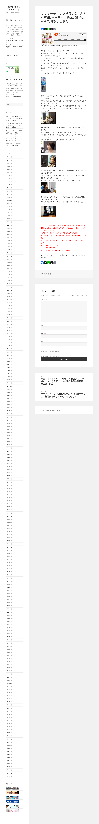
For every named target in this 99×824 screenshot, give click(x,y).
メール (43, 333)
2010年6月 (9, 751)
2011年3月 (9, 723)
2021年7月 (9, 339)
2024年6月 (9, 231)
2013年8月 (9, 634)
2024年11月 (9, 216)
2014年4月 (9, 609)
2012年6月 (9, 677)
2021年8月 (9, 336)
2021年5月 (9, 346)
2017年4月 (9, 497)
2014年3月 (9, 612)
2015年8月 (9, 559)
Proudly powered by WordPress (50, 410)
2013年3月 (9, 649)
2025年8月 (9, 188)
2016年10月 (9, 516)
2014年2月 (9, 615)
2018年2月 (9, 466)
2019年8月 (9, 411)
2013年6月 (9, 640)
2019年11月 (9, 401)
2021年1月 (9, 358)
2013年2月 (9, 652)
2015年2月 (9, 578)
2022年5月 (9, 309)
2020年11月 (9, 364)
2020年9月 (9, 370)
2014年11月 (9, 587)
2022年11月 (9, 290)
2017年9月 (9, 482)
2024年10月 (9, 219)
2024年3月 (9, 240)
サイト (43, 341)
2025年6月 (9, 194)
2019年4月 (9, 423)
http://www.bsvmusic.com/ (14, 96)
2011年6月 (9, 714)
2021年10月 (9, 330)
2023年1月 (9, 284)
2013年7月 (9, 637)
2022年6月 (9, 305)
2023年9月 (9, 259)
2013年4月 (9, 646)
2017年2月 (9, 504)
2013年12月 (9, 621)
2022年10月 (9, 293)
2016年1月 (9, 544)
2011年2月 (9, 726)
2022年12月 (9, 287)
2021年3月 (9, 352)
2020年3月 (9, 389)
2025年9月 (9, 185)
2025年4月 (9, 200)
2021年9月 (9, 333)
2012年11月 (9, 661)
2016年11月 (9, 513)
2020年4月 (9, 386)
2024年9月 (9, 222)
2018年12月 (9, 435)
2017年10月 (9, 479)
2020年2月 (9, 392)
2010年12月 (9, 733)
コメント (44, 299)
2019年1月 (9, 432)
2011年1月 (9, 730)
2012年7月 (9, 674)
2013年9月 (9, 631)
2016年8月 (9, 522)
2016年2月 (9, 541)
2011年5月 (9, 717)
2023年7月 (9, 265)
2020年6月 (9, 380)
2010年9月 (9, 742)
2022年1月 (9, 321)
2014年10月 (9, 590)
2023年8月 (9, 262)
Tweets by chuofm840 (12, 55)
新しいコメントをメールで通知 (50, 351)
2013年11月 (9, 624)
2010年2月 (9, 764)
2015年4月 (9, 572)
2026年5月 (9, 160)
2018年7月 (9, 451)
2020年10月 (9, 367)
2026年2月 (9, 169)
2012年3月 (9, 686)
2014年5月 (9, 606)
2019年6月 (9, 417)
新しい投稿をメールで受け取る (50, 356)
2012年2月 (9, 689)
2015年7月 (9, 562)
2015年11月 (9, 550)
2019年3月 (9, 426)
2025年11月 (9, 178)
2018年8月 (9, 448)
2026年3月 (9, 166)
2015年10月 (9, 553)
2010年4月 (9, 757)
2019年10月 (9, 404)
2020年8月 (9, 374)
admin (56, 274)
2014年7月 (9, 600)
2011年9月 (9, 705)
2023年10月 (9, 256)
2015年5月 (9, 569)
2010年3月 (9, 761)
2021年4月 (9, 349)
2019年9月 (9, 408)
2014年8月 (9, 596)
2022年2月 (9, 318)
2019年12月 (9, 398)
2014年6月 (9, 603)
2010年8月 (9, 745)
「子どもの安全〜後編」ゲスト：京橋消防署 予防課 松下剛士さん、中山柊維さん (14, 118)
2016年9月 (9, 519)
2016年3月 (9, 538)
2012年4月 (9, 683)
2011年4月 (9, 720)
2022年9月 (9, 296)
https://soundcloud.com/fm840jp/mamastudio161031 (59, 46)
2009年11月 (9, 773)
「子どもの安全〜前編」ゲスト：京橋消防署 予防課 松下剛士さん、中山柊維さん (14, 125)
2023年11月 (9, 253)
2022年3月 (9, 315)
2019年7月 (9, 414)
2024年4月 (9, 237)
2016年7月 (9, 525)
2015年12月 (9, 547)
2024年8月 (9, 225)
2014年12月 (9, 584)
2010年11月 (9, 736)
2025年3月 (9, 203)
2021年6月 (9, 343)
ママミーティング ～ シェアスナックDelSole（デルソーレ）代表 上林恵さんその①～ (14, 138)
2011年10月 (9, 702)
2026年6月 (9, 157)
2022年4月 (9, 312)
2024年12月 (9, 213)
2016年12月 (9, 510)
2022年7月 (9, 302)
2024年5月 (9, 234)
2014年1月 (9, 618)
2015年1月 (9, 581)
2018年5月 (9, 457)
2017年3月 (9, 500)
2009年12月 (9, 770)
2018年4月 (9, 460)
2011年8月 (9, 708)
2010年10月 (9, 739)
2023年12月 (9, 250)
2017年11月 (9, 476)
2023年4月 (9, 274)
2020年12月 (9, 361)
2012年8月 (9, 671)
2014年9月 (9, 593)
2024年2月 (9, 244)
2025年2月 (9, 206)
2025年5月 (9, 197)
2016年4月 (9, 535)
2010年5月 (9, 754)
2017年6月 (9, 491)
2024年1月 (9, 247)
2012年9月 (9, 668)
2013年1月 (9, 655)
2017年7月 (9, 488)
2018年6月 (9, 454)
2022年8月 (9, 299)
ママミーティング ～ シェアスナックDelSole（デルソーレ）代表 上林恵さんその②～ (14, 132)
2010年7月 (9, 748)
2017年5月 (9, 494)
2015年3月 (9, 575)
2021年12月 (9, 324)
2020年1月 (9, 395)
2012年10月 (9, 665)
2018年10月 (9, 442)
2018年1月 (9, 470)
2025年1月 (9, 209)
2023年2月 (9, 281)
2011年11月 (9, 699)
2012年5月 (9, 680)
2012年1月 (9, 692)
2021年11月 (9, 327)
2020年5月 (9, 383)
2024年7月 (9, 228)
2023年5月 (9, 271)
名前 (43, 325)
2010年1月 (9, 767)
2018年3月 (9, 463)
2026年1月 (9, 172)
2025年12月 (9, 175)
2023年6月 (9, 268)
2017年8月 (9, 485)
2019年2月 (9, 429)
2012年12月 (9, 658)
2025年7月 (9, 191)
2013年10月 (9, 627)
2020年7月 (9, 377)
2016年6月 (9, 528)
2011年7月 (9, 711)
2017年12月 (9, 473)
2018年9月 (9, 445)
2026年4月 (9, 163)
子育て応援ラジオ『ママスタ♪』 (14, 8)
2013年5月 (9, 643)
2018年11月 (9, 439)
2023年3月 (9, 278)
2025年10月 (9, 182)
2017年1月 (9, 507)
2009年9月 (9, 776)
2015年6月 (9, 565)
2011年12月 (9, 696)
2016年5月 (9, 531)
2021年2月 (9, 355)
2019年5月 (9, 420)
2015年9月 (9, 556)
